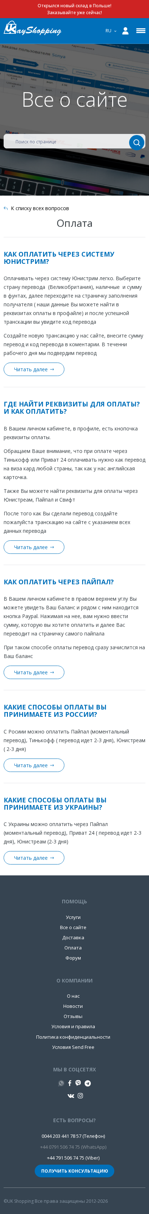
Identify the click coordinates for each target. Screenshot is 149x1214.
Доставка (73, 937)
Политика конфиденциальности (73, 1037)
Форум (73, 958)
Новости (73, 1006)
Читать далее (31, 369)
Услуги (73, 917)
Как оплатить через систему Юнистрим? (59, 258)
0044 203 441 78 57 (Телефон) (73, 1136)
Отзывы (73, 1016)
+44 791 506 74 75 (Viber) (73, 1157)
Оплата (73, 947)
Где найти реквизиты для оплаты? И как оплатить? (72, 408)
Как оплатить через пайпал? (59, 581)
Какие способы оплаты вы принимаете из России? (55, 711)
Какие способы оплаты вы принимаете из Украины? (55, 804)
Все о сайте (73, 927)
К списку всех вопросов (40, 208)
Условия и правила (73, 1026)
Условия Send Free (73, 1047)
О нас (73, 996)
